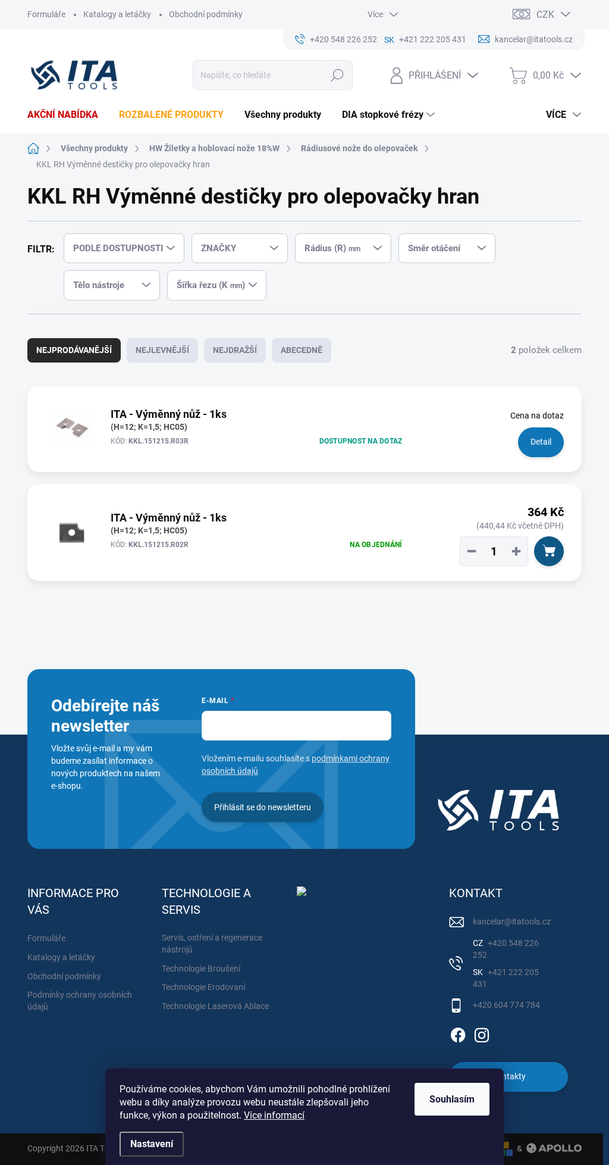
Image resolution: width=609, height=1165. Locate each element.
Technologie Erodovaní (203, 987)
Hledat (337, 75)
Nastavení (151, 1144)
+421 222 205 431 (506, 978)
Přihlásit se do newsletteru (262, 807)
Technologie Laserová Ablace (215, 1006)
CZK (545, 14)
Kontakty (509, 1076)
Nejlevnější (162, 350)
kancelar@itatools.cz (512, 921)
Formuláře (46, 14)
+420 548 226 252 (506, 949)
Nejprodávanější (74, 350)
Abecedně (301, 350)
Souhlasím (452, 1099)
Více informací (274, 1115)
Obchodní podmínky (206, 14)
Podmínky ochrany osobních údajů (79, 1000)
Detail (540, 441)
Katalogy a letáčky (117, 14)
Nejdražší (235, 350)
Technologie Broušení (201, 968)
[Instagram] (482, 1033)
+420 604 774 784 (506, 1005)
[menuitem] (67, 115)
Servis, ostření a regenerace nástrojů (212, 943)
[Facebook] (458, 1033)
